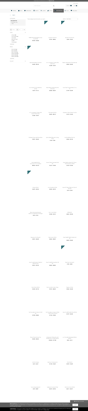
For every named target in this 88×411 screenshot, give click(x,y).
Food (13, 23)
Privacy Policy (46, 409)
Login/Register (75, 3)
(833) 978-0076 (51, 0)
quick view (31, 218)
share (42, 218)
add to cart (36, 34)
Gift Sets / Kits (14, 22)
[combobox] (72, 19)
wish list (37, 218)
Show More (12, 44)
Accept (75, 404)
